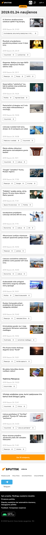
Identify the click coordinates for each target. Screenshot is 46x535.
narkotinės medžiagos (24, 340)
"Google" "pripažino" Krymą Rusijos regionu (13, 171)
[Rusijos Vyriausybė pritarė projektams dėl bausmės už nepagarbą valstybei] (36, 307)
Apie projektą (6, 496)
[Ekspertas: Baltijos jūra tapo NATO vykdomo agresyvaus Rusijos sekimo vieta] (36, 66)
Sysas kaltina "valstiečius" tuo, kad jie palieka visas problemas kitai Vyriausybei (14, 86)
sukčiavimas (21, 55)
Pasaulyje (7, 76)
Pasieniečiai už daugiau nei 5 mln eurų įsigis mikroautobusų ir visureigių (15, 107)
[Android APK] (8, 514)
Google (18, 183)
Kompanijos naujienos (17, 508)
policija (18, 251)
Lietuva (20, 162)
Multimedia (7, 340)
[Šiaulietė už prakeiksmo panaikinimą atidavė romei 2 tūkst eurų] (36, 44)
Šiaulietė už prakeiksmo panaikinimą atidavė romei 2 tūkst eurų (15, 43)
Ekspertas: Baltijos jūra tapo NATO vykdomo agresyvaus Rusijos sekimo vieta (15, 65)
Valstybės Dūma (21, 318)
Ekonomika (7, 228)
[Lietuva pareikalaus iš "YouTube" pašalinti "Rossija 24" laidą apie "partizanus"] (36, 417)
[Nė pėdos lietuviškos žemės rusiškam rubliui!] (36, 372)
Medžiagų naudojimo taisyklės (23, 496)
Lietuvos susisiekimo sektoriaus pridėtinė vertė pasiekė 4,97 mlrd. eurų (15, 261)
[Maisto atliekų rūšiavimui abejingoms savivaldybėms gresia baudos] (36, 151)
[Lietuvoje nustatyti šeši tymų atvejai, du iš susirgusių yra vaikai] (36, 130)
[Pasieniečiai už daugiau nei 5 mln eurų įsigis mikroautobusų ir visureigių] (36, 108)
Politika (6, 98)
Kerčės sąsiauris (21, 361)
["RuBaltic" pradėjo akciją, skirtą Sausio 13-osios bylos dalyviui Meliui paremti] (36, 194)
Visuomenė (7, 55)
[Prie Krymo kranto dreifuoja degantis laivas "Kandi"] (36, 351)
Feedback (4, 508)
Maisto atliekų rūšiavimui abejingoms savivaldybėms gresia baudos (15, 150)
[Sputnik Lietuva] (7, 3)
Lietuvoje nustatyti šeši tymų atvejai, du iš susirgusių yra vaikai (15, 128)
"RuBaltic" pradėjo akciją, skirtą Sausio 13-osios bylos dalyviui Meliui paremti (14, 193)
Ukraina (18, 449)
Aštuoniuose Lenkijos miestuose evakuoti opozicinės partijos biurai (15, 237)
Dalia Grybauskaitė (21, 295)
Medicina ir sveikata (10, 140)
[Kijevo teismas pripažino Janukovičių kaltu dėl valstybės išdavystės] (36, 439)
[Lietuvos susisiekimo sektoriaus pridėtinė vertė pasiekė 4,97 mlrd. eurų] (36, 263)
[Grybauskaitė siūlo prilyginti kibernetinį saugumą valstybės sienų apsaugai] (36, 285)
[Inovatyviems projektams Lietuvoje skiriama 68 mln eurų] (36, 217)
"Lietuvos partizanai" (24, 428)
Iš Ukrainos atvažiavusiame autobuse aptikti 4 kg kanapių (14, 21)
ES (29, 228)
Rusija (18, 76)
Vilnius (20, 406)
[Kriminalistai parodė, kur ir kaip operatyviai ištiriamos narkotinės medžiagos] (36, 329)
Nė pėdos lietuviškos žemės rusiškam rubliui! (13, 370)
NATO (28, 76)
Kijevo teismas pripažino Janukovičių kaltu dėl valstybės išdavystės (14, 438)
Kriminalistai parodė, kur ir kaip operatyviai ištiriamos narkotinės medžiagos (15, 328)
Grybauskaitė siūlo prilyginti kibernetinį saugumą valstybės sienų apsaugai (14, 284)
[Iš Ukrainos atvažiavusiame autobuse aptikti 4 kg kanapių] (36, 23)
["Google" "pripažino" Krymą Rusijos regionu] (36, 173)
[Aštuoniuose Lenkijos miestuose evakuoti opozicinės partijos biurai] (36, 240)
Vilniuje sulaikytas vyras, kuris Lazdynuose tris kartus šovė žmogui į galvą (22, 395)
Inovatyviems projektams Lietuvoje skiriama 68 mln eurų (14, 214)
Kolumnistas (8, 386)
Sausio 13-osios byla (10, 205)
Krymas (29, 183)
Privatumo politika (8, 499)
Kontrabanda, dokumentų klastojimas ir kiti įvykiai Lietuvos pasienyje (21, 33)
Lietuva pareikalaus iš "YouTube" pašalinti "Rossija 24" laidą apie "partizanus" (15, 416)
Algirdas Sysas (19, 98)
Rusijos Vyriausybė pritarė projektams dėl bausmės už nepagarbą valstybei (13, 305)
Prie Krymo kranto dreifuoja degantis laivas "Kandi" (13, 349)
